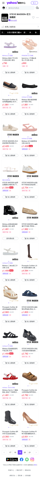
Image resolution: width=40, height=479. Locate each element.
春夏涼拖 (37, 32)
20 (25, 452)
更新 (35, 465)
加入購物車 (11, 72)
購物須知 (28, 470)
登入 (34, 3)
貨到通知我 (10, 238)
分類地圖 (28, 475)
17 (10, 452)
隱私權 (20, 475)
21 (30, 452)
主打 (3, 32)
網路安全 (12, 475)
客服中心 (11, 470)
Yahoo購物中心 (16, 2)
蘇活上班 (26, 32)
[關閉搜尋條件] (6, 8)
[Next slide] (17, 44)
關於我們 (19, 470)
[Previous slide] (2, 44)
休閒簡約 (31, 32)
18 (15, 452)
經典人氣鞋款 (10, 26)
